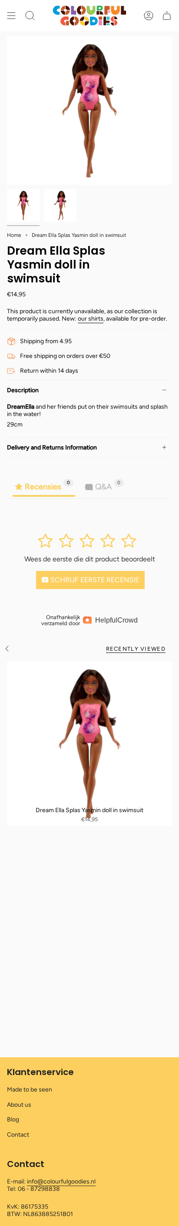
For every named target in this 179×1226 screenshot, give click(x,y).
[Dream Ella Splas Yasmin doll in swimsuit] (89, 743)
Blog (13, 1119)
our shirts (90, 318)
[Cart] (167, 15)
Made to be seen (29, 1089)
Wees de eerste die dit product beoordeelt (89, 559)
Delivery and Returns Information (52, 447)
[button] (30, 15)
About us (19, 1104)
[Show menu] (11, 15)
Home (14, 235)
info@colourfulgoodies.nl (61, 1181)
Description (23, 390)
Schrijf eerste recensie (94, 580)
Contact (18, 1134)
